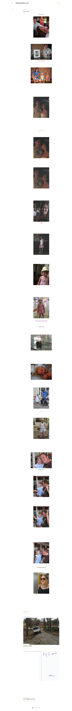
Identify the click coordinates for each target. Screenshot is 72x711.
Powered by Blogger (37, 707)
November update (29, 699)
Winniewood (22, 3)
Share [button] (13, 9)
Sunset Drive (27, 646)
